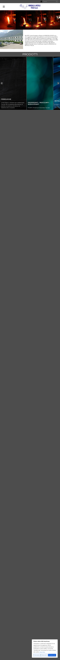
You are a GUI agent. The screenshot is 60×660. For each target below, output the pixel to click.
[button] (2, 83)
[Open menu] (5, 6)
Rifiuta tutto (44, 655)
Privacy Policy (42, 652)
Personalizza (37, 655)
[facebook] (41, 1)
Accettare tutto (52, 655)
